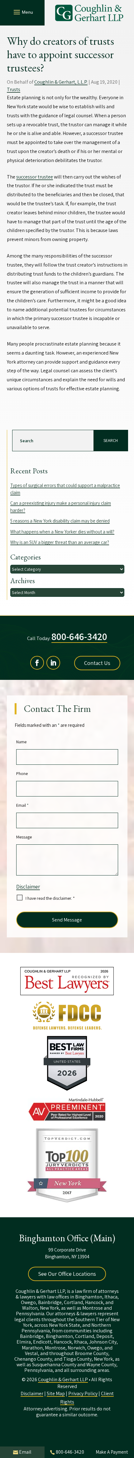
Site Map (56, 1393)
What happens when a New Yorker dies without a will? (62, 532)
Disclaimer (28, 886)
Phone (22, 773)
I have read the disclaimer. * (50, 898)
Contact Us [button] (97, 662)
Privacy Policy (83, 1393)
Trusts (13, 89)
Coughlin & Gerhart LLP (63, 1379)
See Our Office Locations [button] (67, 1273)
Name (21, 742)
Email (22, 805)
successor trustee (34, 177)
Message (24, 837)
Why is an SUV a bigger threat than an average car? (59, 542)
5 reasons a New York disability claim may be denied (60, 521)
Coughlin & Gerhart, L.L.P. (61, 82)
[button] (22, 12)
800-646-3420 (79, 636)
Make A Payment (112, 1452)
